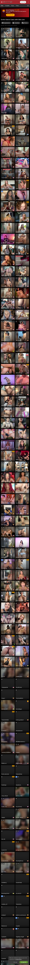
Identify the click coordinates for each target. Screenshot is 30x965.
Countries (17, 22)
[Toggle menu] (1, 2)
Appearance (7, 22)
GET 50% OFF (10, 14)
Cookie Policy (18, 959)
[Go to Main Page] (9, 2)
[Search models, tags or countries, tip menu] (28, 5)
